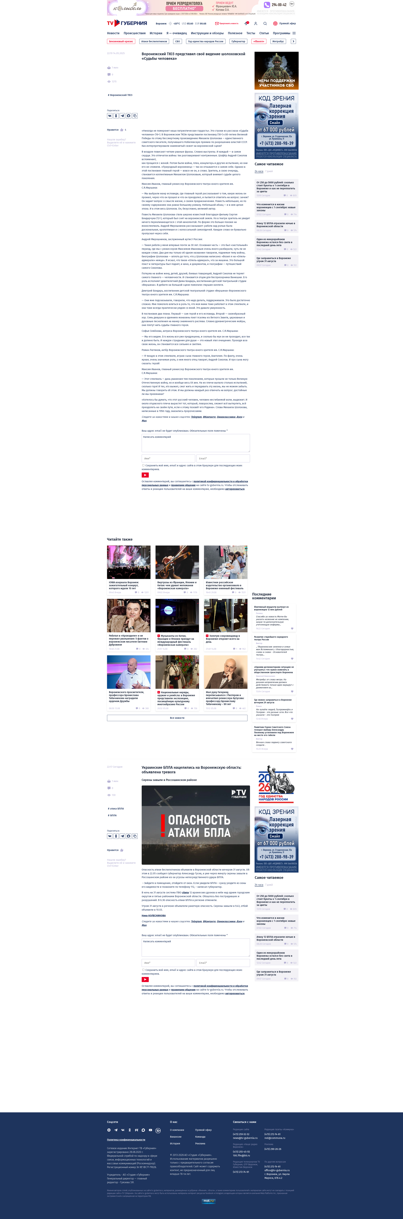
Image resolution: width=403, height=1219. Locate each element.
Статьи (264, 33)
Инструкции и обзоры (207, 33)
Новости (113, 33)
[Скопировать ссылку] (135, 115)
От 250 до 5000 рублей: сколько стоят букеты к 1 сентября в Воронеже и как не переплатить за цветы (276, 187)
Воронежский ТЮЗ (121, 95)
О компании (177, 1129)
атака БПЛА (117, 808)
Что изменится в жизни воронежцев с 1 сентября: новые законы (276, 207)
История (175, 1143)
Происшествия (135, 33)
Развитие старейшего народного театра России (271, 638)
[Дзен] (109, 1130)
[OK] (130, 1130)
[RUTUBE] (137, 1130)
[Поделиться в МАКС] (128, 115)
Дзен (239, 416)
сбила (185, 892)
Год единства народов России (205, 41)
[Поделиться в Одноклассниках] (116, 115)
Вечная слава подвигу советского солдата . (274, 743)
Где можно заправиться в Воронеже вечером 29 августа (273, 701)
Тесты (251, 33)
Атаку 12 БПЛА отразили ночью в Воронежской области (276, 225)
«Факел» (258, 41)
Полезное (235, 33)
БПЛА (113, 815)
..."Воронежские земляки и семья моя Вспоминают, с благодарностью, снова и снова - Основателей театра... (275, 650)
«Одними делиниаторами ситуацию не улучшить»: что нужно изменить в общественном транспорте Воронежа (274, 670)
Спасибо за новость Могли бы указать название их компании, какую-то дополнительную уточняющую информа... (272, 620)
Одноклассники (226, 416)
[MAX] (143, 1130)
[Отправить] (145, 475)
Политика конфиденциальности (126, 1139)
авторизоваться (234, 488)
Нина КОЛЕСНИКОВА (154, 915)
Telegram (196, 416)
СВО (177, 41)
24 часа (259, 171)
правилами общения (183, 485)
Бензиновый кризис (121, 41)
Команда (200, 1136)
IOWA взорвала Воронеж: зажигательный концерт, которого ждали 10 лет (124, 585)
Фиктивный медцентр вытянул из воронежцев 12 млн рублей (271, 608)
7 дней (269, 171)
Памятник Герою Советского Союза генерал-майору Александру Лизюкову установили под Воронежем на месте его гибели (274, 731)
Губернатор (238, 41)
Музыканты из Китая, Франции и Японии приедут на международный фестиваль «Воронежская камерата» (175, 640)
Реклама (200, 1143)
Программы (281, 33)
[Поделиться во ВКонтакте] (109, 115)
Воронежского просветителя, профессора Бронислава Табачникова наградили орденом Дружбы (126, 697)
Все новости (177, 717)
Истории (156, 33)
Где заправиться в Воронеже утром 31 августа (274, 260)
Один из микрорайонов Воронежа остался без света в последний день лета (274, 242)
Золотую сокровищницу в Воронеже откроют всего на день (223, 638)
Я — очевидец (177, 33)
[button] (293, 41)
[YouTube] (150, 1130)
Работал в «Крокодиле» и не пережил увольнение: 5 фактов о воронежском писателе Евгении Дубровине (128, 640)
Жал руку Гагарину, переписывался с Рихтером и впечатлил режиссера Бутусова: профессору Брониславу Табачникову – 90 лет (225, 698)
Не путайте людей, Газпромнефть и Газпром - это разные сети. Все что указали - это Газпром (274, 712)
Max (144, 420)
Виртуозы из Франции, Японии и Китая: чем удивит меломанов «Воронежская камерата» (177, 585)
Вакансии (176, 1136)
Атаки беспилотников (154, 41)
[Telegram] (116, 1130)
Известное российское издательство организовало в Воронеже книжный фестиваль (224, 585)
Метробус (278, 41)
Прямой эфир (287, 23)
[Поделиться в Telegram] (122, 115)
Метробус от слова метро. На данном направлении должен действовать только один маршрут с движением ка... (274, 683)
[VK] (123, 1130)
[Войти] (256, 23)
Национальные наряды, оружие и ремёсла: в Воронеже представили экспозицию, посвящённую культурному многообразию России (176, 698)
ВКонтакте (209, 416)
